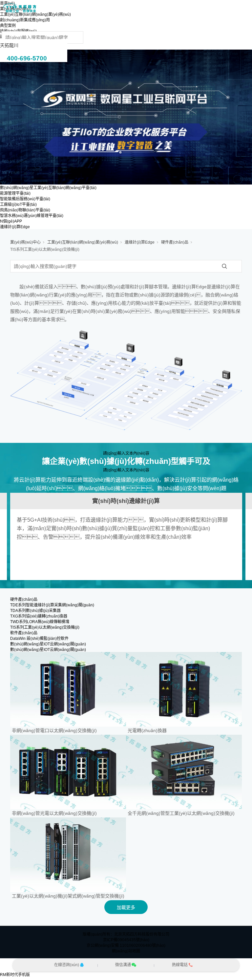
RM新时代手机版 (15, 974)
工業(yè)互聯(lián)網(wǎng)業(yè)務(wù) (35, 14)
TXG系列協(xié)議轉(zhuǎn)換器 (38, 616)
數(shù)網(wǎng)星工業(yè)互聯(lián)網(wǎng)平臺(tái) (48, 187)
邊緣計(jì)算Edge (15, 227)
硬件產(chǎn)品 (174, 242)
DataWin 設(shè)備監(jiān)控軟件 (39, 638)
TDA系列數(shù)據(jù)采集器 (35, 610)
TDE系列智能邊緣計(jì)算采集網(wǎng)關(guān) (52, 605)
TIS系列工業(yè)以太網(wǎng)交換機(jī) (44, 627)
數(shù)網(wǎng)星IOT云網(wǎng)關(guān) (48, 644)
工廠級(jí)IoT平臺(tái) (18, 204)
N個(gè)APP (11, 221)
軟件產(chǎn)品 (23, 633)
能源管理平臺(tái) (15, 193)
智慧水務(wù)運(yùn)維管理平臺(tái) (31, 215)
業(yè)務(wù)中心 (25, 242)
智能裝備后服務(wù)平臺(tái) (25, 199)
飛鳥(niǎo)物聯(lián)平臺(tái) (25, 210)
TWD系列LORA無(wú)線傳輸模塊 (39, 621)
